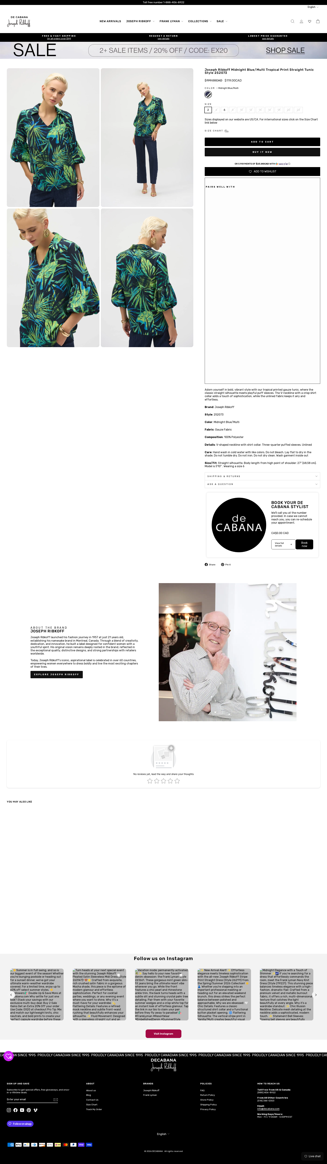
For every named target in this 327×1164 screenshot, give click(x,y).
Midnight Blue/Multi (208, 94)
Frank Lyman (170, 21)
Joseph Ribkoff (139, 21)
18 (278, 110)
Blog (88, 1095)
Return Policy (207, 1095)
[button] (262, 164)
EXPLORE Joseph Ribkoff (56, 674)
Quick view (44, 921)
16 (269, 110)
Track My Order (94, 1109)
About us (91, 1090)
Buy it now (262, 152)
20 (288, 110)
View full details (279, 544)
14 (260, 110)
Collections (198, 21)
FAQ (202, 1090)
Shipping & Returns (224, 476)
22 (298, 110)
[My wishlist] (309, 21)
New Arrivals (110, 21)
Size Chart (91, 1104)
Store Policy (207, 1099)
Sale (221, 21)
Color (221, 88)
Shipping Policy (208, 1104)
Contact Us (92, 1099)
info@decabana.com (268, 1108)
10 (241, 110)
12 (250, 110)
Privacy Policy (208, 1109)
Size (208, 104)
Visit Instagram (163, 1033)
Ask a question (220, 484)
